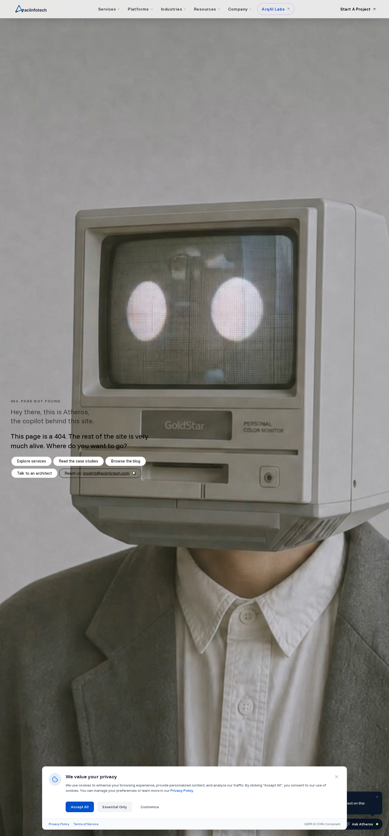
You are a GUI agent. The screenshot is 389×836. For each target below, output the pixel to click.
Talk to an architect (34, 473)
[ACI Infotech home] (31, 9)
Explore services (31, 461)
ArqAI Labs (273, 9)
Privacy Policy (181, 790)
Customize (150, 806)
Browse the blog (125, 461)
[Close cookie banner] (336, 776)
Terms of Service (86, 824)
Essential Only (114, 806)
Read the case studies (78, 461)
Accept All (80, 806)
